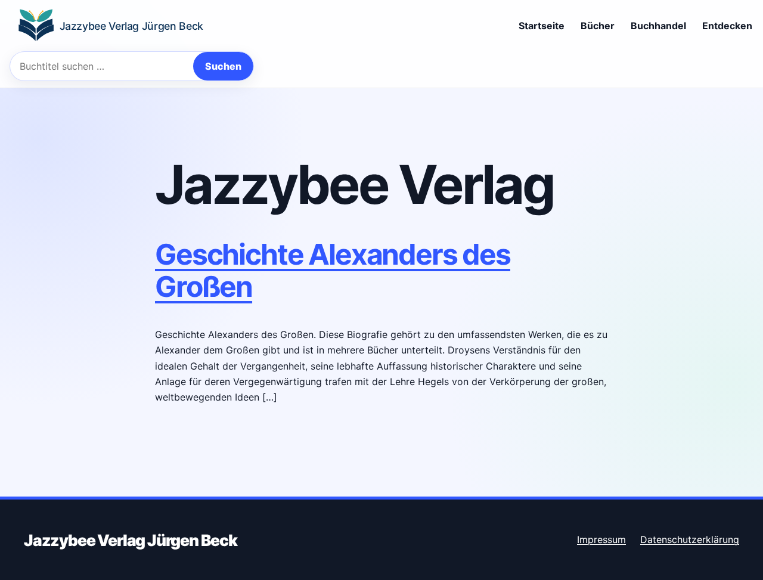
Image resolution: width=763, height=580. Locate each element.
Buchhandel (658, 26)
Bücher (598, 26)
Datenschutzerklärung (689, 539)
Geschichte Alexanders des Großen (332, 270)
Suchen (223, 66)
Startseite (542, 26)
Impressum (601, 539)
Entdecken (727, 26)
